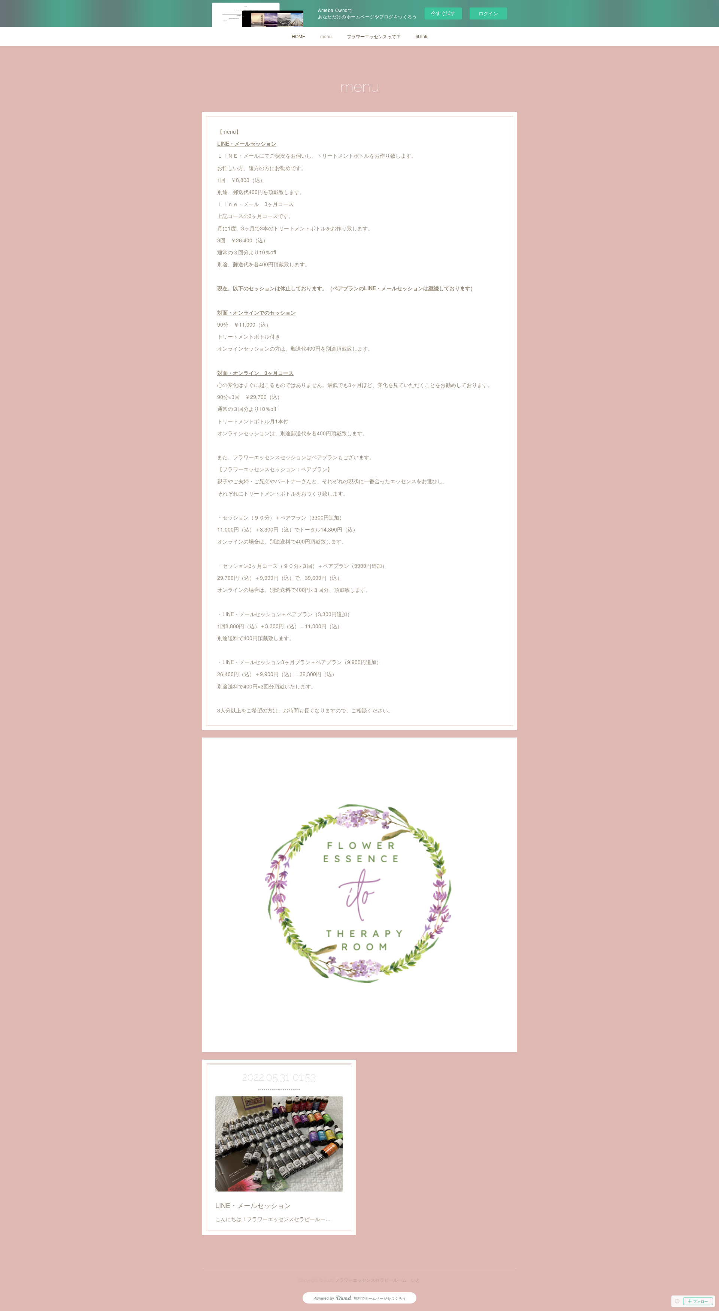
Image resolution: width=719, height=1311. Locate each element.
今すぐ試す (443, 12)
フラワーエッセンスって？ (374, 36)
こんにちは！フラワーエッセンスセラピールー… (273, 1219)
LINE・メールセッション (253, 1205)
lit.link (421, 36)
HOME (298, 36)
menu (326, 36)
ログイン (488, 13)
